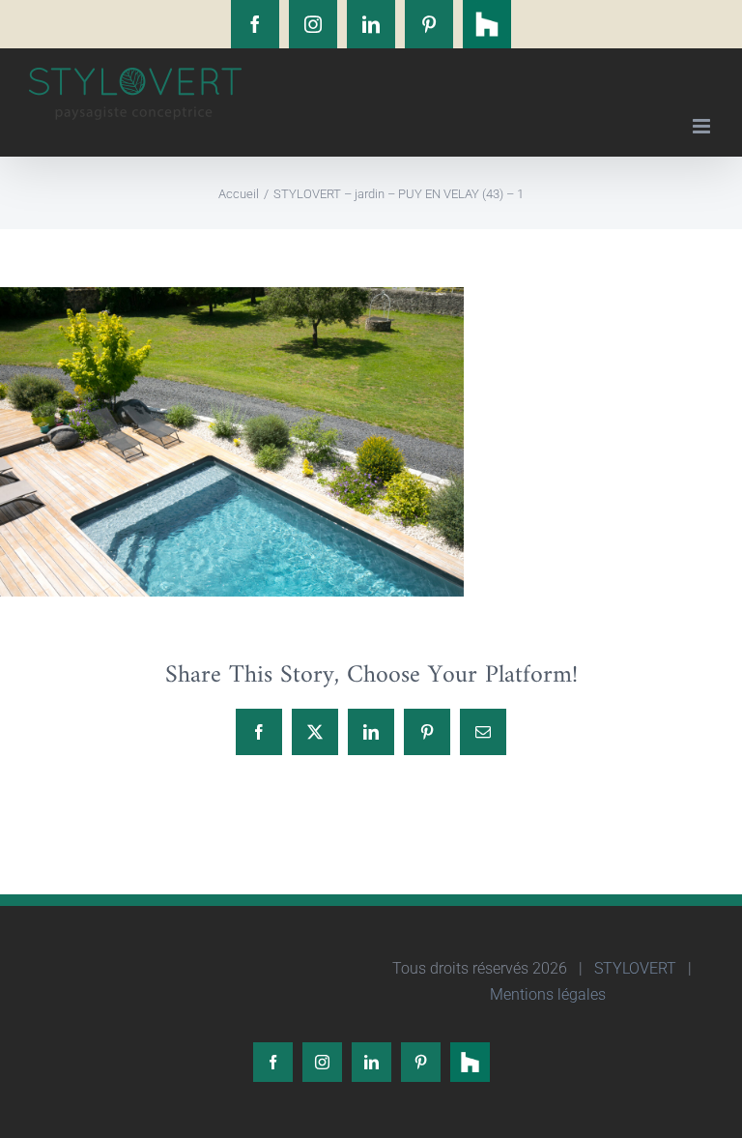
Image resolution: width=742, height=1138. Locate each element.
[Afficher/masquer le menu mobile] (703, 126)
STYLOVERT (633, 968)
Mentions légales (546, 994)
